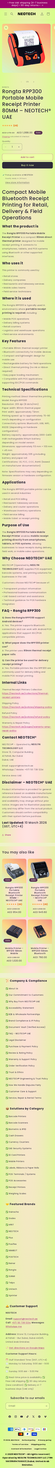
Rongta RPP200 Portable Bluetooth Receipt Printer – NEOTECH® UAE (40, 894)
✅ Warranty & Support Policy (21, 1059)
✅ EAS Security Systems (18, 1148)
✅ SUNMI (10, 1276)
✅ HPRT (10, 1224)
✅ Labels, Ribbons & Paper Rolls (22, 1167)
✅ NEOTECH (12, 1231)
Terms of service (20, 1444)
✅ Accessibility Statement (20, 1007)
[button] (6, 14)
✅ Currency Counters (17, 1142)
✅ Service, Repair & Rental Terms (23, 1097)
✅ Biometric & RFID (16, 1129)
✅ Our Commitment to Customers (24, 995)
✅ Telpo (10, 1282)
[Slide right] (34, 82)
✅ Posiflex (11, 1244)
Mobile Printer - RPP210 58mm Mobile (14, 951)
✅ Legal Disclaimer (16, 1040)
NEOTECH (15, 1440)
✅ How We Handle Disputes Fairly (23, 1085)
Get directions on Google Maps (26, 1347)
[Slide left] (21, 82)
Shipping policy (38, 1444)
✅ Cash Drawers (14, 1135)
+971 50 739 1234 (21, 1322)
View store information (17, 182)
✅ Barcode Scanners (17, 1122)
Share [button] (8, 835)
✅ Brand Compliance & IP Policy (23, 1020)
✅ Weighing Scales (16, 1193)
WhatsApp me (14, 1326)
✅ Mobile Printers (15, 1161)
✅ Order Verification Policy (20, 1065)
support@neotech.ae (25, 1318)
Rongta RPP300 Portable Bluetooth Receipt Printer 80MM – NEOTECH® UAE (14, 894)
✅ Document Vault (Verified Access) (25, 1027)
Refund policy (28, 1440)
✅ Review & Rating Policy (19, 1052)
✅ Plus (9, 1237)
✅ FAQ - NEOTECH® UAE (18, 1033)
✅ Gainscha (12, 1211)
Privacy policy (44, 1440)
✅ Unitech (11, 1289)
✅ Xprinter (11, 1295)
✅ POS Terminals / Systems (21, 1174)
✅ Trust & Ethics (15, 1072)
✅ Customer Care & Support (21, 1091)
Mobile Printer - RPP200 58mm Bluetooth (40, 951)
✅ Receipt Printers (16, 1187)
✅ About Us (12, 988)
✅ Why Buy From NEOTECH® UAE (23, 1001)
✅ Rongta (11, 1269)
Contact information (21, 1449)
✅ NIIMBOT (11, 1250)
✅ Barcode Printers (16, 1116)
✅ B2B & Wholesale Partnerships (23, 1014)
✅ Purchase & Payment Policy (22, 1046)
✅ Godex (11, 1218)
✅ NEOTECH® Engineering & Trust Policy (27, 1078)
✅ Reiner (10, 1263)
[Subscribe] (46, 1406)
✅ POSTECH (12, 1256)
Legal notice (40, 1449)
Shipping (6, 137)
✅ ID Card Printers (15, 1155)
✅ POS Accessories (16, 1180)
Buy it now (27, 165)
